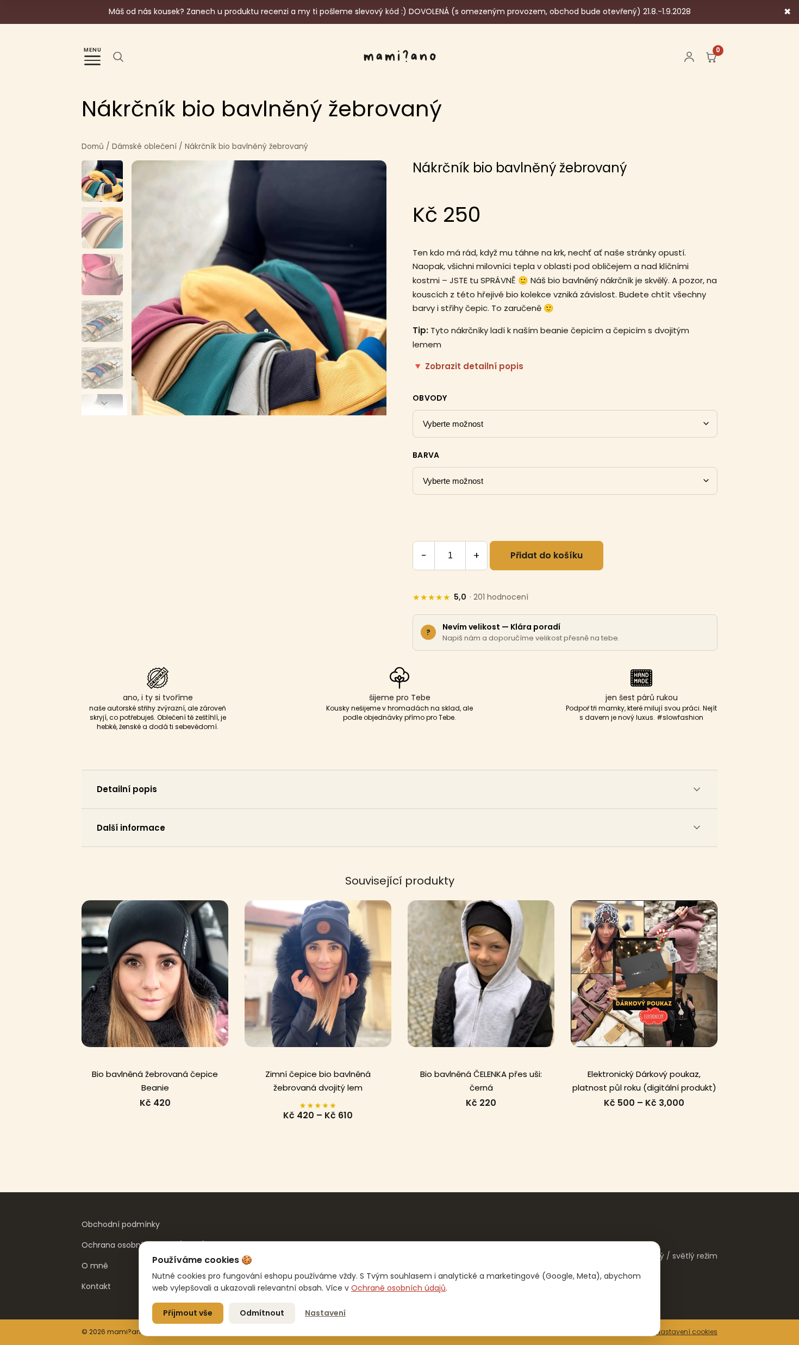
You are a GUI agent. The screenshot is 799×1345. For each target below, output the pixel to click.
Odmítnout (262, 1312)
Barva (426, 455)
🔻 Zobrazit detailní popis (468, 366)
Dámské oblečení (144, 146)
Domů (93, 146)
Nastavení (325, 1312)
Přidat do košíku (546, 555)
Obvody (430, 398)
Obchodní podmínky (121, 1224)
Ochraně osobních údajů (398, 1287)
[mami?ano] (400, 56)
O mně (95, 1265)
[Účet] (689, 56)
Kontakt (96, 1286)
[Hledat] (118, 56)
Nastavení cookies (686, 1331)
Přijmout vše (188, 1312)
